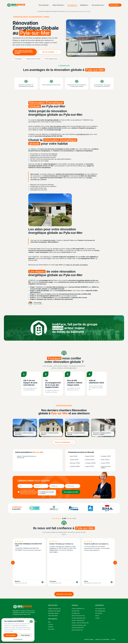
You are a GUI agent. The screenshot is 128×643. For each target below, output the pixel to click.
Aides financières (58, 5)
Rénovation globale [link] (53, 613)
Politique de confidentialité (102, 639)
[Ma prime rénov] (54, 508)
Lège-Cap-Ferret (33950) (104, 467)
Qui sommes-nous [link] (100, 608)
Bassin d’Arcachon (59, 11)
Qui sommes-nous (98, 5)
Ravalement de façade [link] (54, 611)
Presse (97, 615)
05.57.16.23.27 (55, 134)
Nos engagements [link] (100, 611)
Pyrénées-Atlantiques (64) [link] (79, 625)
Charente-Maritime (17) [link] (78, 608)
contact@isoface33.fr (83, 134)
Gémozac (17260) (74, 463)
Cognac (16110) (73, 459)
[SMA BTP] (107, 508)
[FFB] (73, 508)
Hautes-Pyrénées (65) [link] (78, 627)
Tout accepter (10, 635)
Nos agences (72, 5)
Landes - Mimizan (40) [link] (78, 620)
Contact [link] (97, 618)
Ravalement (52, 548)
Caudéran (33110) (105, 456)
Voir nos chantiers (48, 52)
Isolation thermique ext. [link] (54, 608)
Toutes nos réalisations (62, 442)
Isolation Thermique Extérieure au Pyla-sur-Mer (25, 456)
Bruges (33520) (88, 456)
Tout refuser (25, 635)
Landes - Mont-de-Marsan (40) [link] (80, 622)
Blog (49, 622)
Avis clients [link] (51, 629)
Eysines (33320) (88, 459)
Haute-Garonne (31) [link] (77, 630)
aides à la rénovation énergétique (77, 265)
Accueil (40, 11)
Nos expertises (44, 5)
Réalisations (84, 5)
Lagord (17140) (88, 466)
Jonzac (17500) (104, 463)
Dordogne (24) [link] (76, 613)
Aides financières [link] (53, 615)
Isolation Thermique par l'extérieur (60, 546)
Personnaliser (17, 639)
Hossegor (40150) (89, 463)
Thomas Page (38, 302)
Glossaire (50, 626)
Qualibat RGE (72, 368)
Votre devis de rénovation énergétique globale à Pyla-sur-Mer (24, 52)
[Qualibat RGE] (90, 508)
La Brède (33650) (74, 466)
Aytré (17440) (72, 456)
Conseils (50, 624)
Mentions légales (89, 639)
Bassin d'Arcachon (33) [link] (78, 615)
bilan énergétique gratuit (58, 126)
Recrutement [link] (98, 613)
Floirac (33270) (104, 459)
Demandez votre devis (64, 594)
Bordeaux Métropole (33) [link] (78, 618)
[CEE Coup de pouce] (34, 508)
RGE (89, 294)
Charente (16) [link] (75, 611)
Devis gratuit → (115, 5)
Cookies (113, 639)
